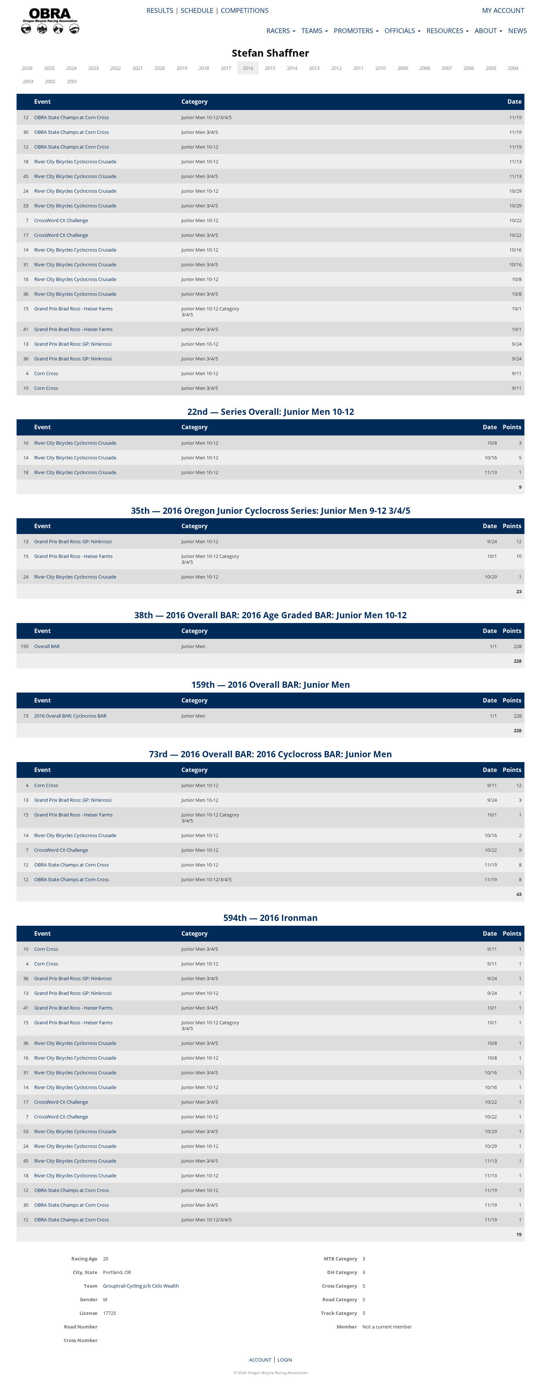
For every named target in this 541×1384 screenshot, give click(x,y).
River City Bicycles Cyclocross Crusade (75, 161)
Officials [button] (401, 30)
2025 (49, 68)
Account (260, 1360)
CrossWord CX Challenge (61, 220)
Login (284, 1360)
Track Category (339, 1313)
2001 (72, 81)
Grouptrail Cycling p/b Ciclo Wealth (141, 1285)
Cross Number (81, 1340)
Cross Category (339, 1285)
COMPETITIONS (245, 10)
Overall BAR (47, 646)
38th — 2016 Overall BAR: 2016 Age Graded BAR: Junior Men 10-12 (270, 615)
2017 (226, 68)
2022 (115, 68)
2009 (402, 68)
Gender (89, 1299)
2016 (248, 68)
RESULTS (159, 10)
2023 (93, 68)
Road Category (339, 1299)
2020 (160, 68)
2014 (292, 68)
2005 (491, 68)
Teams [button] (312, 30)
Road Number (81, 1326)
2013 (314, 68)
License (88, 1313)
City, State (85, 1272)
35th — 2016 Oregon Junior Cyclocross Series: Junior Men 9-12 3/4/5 (270, 510)
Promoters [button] (354, 30)
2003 (28, 81)
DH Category (342, 1272)
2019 (182, 68)
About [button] (487, 30)
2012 (336, 68)
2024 (71, 68)
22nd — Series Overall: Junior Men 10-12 (270, 411)
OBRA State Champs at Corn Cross (71, 117)
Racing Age (84, 1258)
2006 (469, 68)
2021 (137, 68)
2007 (447, 68)
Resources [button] (446, 30)
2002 (50, 81)
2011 (358, 68)
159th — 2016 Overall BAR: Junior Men (270, 684)
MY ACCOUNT (503, 10)
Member (347, 1326)
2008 (425, 68)
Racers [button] (279, 30)
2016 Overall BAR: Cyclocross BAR (70, 715)
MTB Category (340, 1258)
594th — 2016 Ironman (270, 918)
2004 (513, 68)
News (517, 30)
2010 (380, 68)
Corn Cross (46, 373)
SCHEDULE (197, 10)
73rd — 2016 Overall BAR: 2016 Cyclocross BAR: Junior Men (270, 754)
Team (91, 1285)
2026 (27, 68)
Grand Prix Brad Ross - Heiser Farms (73, 308)
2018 (204, 68)
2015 (270, 68)
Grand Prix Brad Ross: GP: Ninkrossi (73, 344)
